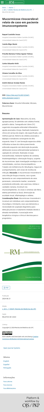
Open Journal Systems (11, 348)
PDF (6, 288)
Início (4, 7)
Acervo (11, 7)
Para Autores (7, 385)
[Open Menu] (2, 2)
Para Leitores (7, 381)
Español (6, 364)
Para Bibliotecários (9, 388)
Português (7, 368)
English (6, 361)
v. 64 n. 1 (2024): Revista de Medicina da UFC (17, 10)
